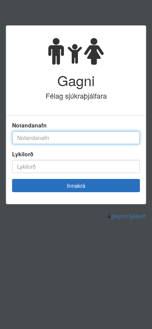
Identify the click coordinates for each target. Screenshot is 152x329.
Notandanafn (29, 125)
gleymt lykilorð (128, 216)
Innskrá (76, 185)
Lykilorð (23, 154)
